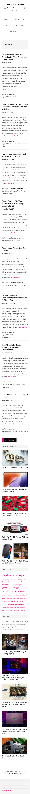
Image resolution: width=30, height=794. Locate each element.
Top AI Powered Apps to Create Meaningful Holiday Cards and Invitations (15, 106)
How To (11, 94)
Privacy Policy (6, 787)
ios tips (9, 591)
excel (15, 582)
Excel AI (26, 432)
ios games (22, 588)
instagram (10, 588)
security (21, 601)
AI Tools (14, 97)
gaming (18, 585)
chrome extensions (8, 582)
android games (5, 579)
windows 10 (6, 610)
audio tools (18, 191)
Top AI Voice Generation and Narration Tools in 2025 (14, 155)
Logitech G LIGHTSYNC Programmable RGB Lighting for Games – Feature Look (13, 677)
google (4, 587)
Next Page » (12, 440)
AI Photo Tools (14, 335)
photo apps (9, 598)
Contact (4, 784)
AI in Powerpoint (15, 384)
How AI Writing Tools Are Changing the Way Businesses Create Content (14, 57)
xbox (19, 610)
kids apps (24, 591)
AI (10, 97)
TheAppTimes (15, 4)
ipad (13, 591)
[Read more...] (18, 136)
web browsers (22, 607)
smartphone (5, 604)
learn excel (4, 595)
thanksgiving (6, 337)
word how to (13, 610)
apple (19, 579)
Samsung (14, 601)
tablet (8, 607)
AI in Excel (15, 432)
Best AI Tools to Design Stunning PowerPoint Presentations (11, 347)
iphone (18, 591)
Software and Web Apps (16, 188)
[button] (20, 32)
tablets (12, 607)
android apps (19, 575)
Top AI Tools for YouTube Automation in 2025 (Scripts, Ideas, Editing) (13, 203)
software (4, 607)
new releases (17, 595)
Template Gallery (7, 790)
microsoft (9, 595)
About (4, 781)
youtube (17, 241)
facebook (5, 585)
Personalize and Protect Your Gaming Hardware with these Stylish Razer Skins (15, 731)
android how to (13, 579)
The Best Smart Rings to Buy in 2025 (15, 467)
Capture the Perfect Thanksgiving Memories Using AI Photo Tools (14, 297)
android (7, 575)
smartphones (12, 604)
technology (16, 607)
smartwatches (20, 604)
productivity (6, 601)
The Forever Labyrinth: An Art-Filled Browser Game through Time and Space (14, 704)
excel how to (21, 582)
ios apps (16, 588)
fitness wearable (11, 584)
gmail (21, 585)
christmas (18, 144)
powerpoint (5, 387)
